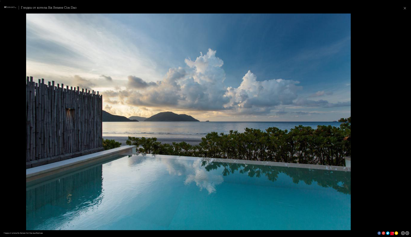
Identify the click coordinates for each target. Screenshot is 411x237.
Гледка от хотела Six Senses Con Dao (49, 8)
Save (393, 233)
